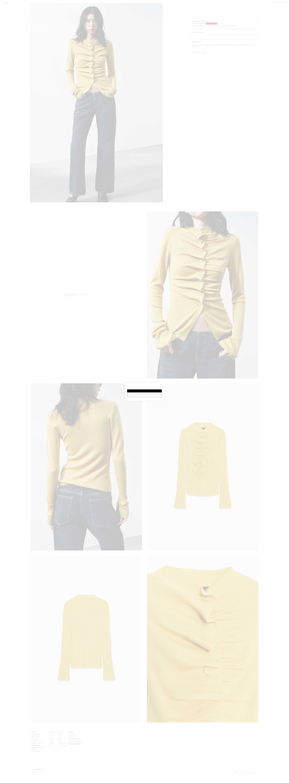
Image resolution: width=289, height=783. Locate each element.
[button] (144, 390)
